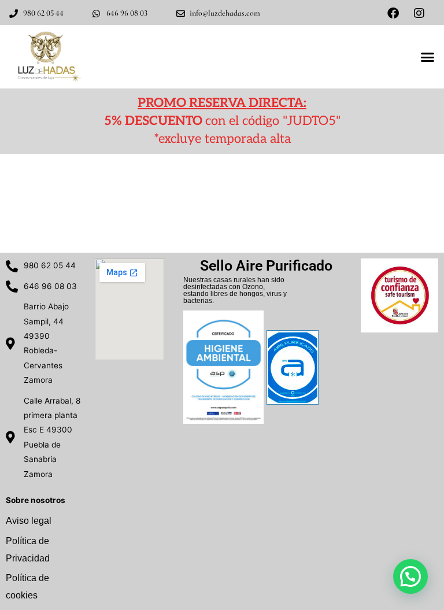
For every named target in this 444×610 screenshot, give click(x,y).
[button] (427, 57)
